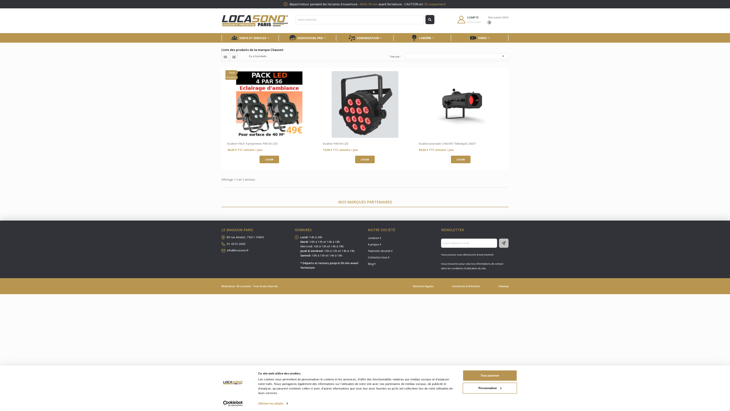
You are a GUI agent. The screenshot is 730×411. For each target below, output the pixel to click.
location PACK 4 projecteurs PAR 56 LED (252, 143)
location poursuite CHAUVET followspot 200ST (447, 143)
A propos (374, 244)
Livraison (374, 238)
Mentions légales (423, 286)
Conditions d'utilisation (466, 286)
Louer (269, 159)
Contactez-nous (378, 257)
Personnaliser (487, 387)
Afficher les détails (270, 403)
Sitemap (503, 286)
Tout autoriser (490, 375)
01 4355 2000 (236, 244)
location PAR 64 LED (335, 143)
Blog (371, 264)
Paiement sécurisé (379, 251)
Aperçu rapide (269, 104)
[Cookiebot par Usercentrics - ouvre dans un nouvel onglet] (233, 403)
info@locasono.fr (238, 250)
